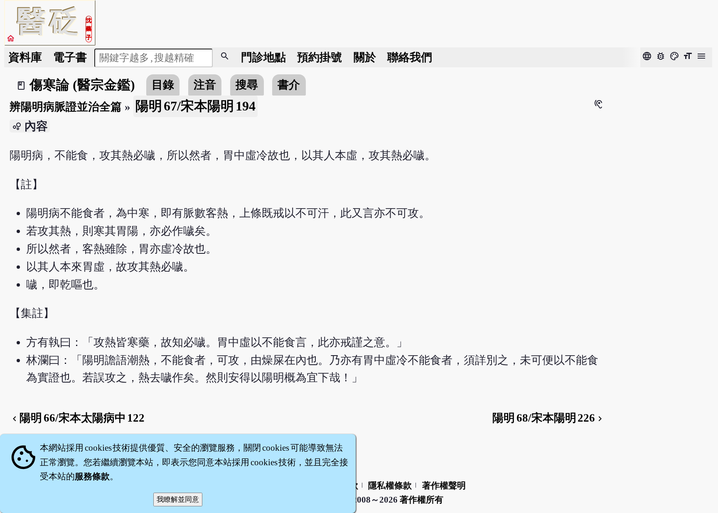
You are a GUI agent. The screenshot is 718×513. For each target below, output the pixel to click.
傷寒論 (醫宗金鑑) (82, 84)
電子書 (70, 57)
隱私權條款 (390, 486)
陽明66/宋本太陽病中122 (77, 418)
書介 (289, 85)
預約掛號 (319, 57)
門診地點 (263, 57)
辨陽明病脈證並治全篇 (66, 107)
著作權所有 (421, 500)
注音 (205, 85)
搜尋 (247, 85)
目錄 (163, 85)
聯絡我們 (409, 57)
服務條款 (92, 476)
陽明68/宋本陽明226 (548, 418)
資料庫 (25, 57)
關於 (365, 57)
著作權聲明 (444, 486)
